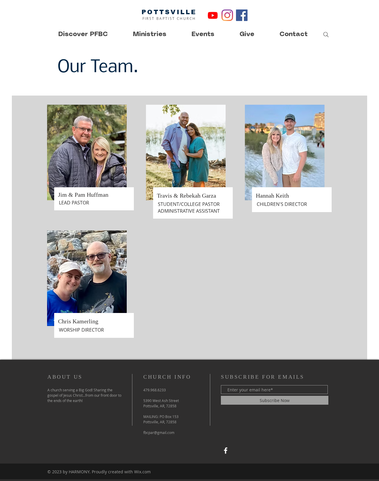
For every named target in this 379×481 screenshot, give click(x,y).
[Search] (326, 34)
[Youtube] (213, 15)
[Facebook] (242, 15)
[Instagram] (227, 15)
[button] (83, 34)
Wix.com (142, 471)
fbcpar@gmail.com (158, 432)
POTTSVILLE (169, 12)
